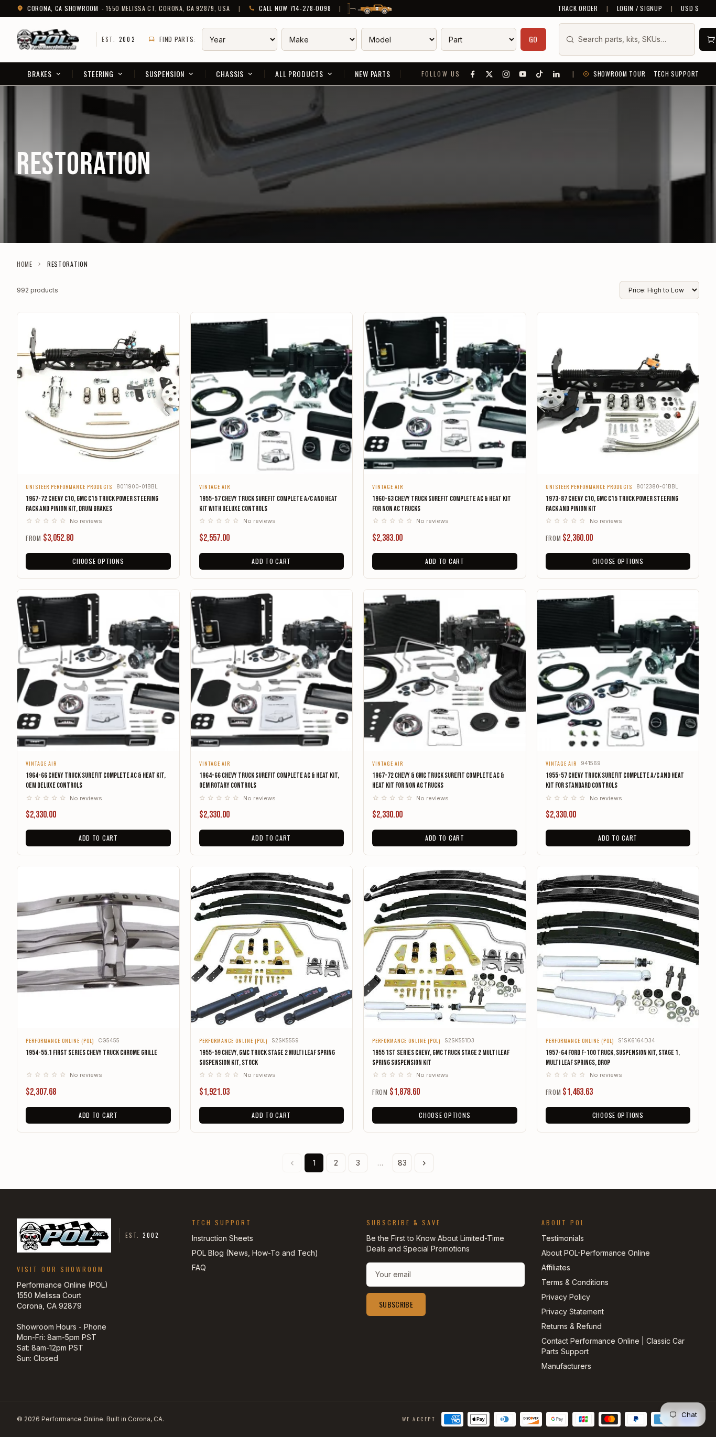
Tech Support (676, 74)
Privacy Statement (572, 1311)
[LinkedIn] (556, 74)
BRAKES (39, 73)
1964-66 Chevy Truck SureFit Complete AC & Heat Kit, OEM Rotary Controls (269, 780)
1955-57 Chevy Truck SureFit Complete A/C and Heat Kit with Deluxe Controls (268, 503)
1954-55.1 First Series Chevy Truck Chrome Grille (91, 1052)
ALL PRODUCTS (299, 73)
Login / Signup (640, 8)
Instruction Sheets (222, 1238)
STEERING (98, 73)
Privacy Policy (565, 1296)
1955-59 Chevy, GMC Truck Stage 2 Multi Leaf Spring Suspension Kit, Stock (267, 1057)
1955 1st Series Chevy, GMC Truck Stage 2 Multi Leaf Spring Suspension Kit (440, 1057)
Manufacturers (566, 1366)
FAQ (199, 1267)
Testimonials (562, 1238)
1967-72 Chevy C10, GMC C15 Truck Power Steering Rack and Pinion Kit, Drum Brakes (92, 503)
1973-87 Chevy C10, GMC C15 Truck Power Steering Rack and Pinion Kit (612, 503)
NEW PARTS (372, 73)
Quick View (98, 459)
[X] (489, 74)
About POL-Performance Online (595, 1252)
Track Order (578, 8)
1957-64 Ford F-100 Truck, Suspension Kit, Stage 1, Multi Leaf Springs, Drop (613, 1057)
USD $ (690, 8)
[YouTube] (523, 74)
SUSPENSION (165, 73)
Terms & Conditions (575, 1282)
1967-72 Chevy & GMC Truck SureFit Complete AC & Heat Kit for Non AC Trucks (438, 780)
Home (24, 264)
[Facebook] (472, 74)
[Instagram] (506, 74)
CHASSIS (230, 73)
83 (402, 1162)
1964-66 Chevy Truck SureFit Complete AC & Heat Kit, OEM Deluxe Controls (96, 780)
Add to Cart (271, 561)
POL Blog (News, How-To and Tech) (255, 1252)
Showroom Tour (619, 74)
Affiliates (555, 1267)
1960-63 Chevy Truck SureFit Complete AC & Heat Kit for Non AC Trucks (441, 503)
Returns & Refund (571, 1326)
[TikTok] (540, 74)
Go (533, 39)
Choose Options (98, 561)
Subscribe (396, 1304)
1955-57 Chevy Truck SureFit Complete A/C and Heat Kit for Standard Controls (615, 780)
